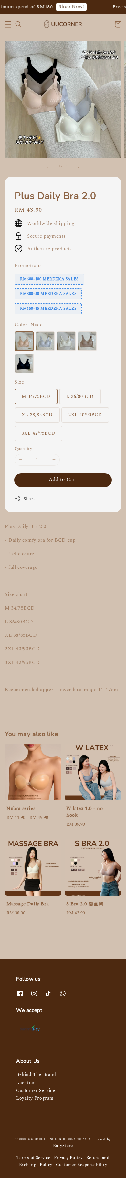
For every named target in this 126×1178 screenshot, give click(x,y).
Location (26, 1082)
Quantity (23, 449)
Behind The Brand (36, 1074)
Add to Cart (63, 479)
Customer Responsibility (81, 1164)
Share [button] (30, 498)
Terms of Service (33, 1157)
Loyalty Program (35, 1098)
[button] (8, 24)
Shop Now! (67, 6)
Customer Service (35, 1090)
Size (19, 382)
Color (29, 325)
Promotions (28, 265)
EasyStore (63, 1145)
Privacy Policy (68, 1157)
